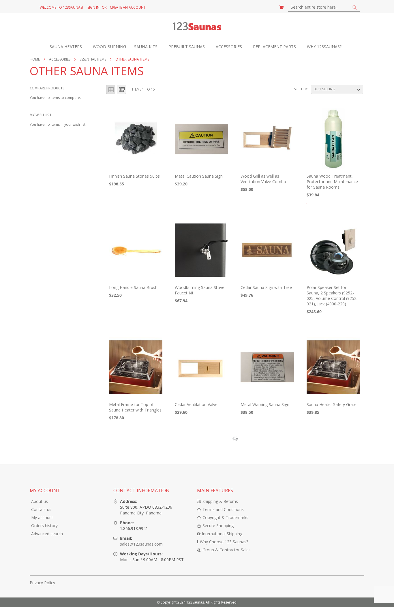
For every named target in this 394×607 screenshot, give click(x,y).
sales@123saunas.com (141, 544)
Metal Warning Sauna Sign (265, 404)
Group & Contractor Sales (226, 549)
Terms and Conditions (223, 509)
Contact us (41, 509)
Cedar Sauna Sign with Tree (266, 287)
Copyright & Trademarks (225, 517)
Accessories (60, 59)
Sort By (301, 89)
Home (35, 59)
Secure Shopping (218, 525)
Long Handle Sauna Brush (133, 287)
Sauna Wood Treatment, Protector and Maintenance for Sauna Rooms (332, 181)
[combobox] (324, 7)
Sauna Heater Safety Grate (332, 404)
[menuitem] (69, 46)
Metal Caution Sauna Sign (199, 176)
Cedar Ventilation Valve (196, 404)
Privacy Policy (42, 582)
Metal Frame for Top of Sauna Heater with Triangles (135, 407)
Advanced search (47, 533)
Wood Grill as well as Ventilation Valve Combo (263, 178)
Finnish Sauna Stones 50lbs (134, 176)
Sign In (93, 7)
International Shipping (222, 533)
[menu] (197, 46)
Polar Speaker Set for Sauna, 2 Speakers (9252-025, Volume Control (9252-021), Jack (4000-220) (332, 296)
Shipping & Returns (220, 501)
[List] (121, 89)
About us (39, 501)
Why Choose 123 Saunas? (224, 541)
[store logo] (197, 27)
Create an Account (128, 7)
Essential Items (93, 59)
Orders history (44, 525)
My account (42, 517)
